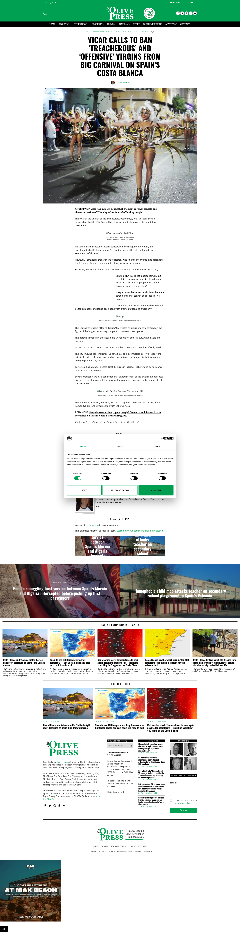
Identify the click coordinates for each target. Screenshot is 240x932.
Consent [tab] (82, 447)
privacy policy (184, 803)
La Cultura (126, 32)
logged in (94, 525)
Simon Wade (123, 82)
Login (190, 2)
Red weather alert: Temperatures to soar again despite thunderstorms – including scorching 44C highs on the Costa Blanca (118, 663)
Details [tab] (120, 447)
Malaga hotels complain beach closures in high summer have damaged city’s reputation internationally (150, 747)
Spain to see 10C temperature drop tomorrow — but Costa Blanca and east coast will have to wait (70, 663)
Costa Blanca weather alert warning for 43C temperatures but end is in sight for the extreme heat (167, 663)
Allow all (155, 490)
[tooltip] (178, 13)
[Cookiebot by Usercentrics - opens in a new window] (163, 438)
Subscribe (175, 2)
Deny (84, 490)
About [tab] (157, 447)
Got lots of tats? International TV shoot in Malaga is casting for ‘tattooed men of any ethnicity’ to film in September (151, 774)
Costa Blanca (112, 32)
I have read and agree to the (185, 801)
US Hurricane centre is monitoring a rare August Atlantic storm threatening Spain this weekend (151, 760)
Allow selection (120, 490)
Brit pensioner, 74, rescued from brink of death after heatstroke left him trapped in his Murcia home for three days (151, 787)
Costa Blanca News (110, 421)
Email (173, 783)
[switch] (106, 478)
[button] (130, 745)
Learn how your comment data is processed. (140, 530)
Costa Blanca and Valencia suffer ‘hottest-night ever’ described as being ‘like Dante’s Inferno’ (23, 663)
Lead (135, 32)
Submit (183, 810)
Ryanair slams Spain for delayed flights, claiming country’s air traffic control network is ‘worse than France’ (151, 801)
